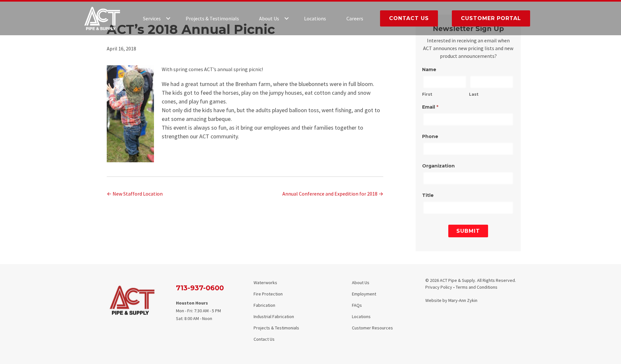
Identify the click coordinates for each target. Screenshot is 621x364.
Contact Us (409, 18)
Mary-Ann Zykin (462, 300)
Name (429, 69)
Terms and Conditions (476, 287)
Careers (354, 18)
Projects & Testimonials (212, 18)
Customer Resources (372, 328)
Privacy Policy (438, 287)
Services (152, 18)
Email (430, 107)
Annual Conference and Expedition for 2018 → (332, 193)
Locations (315, 18)
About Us (269, 18)
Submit (468, 231)
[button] (168, 18)
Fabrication (264, 305)
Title (428, 195)
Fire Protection (268, 294)
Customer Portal (491, 18)
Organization (438, 166)
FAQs (357, 305)
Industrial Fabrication (274, 316)
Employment (364, 294)
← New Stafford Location (135, 193)
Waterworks (265, 282)
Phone (430, 136)
